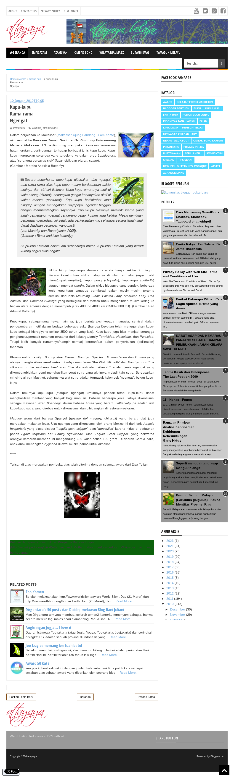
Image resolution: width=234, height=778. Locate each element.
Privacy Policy (50, 11)
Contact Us (29, 11)
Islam (203, 121)
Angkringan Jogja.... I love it (49, 627)
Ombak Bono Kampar (208, 140)
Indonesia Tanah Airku (179, 121)
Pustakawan (172, 153)
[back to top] (224, 770)
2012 (170, 593)
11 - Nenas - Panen (177, 399)
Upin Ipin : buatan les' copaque (185, 166)
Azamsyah (60, 52)
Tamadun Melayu (168, 52)
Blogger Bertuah (176, 108)
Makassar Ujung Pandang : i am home (86, 135)
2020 (170, 551)
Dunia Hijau (213, 108)
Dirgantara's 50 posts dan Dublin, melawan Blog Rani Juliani (75, 609)
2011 (170, 598)
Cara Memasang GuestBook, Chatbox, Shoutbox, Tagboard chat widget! (198, 216)
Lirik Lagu (170, 127)
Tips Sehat (185, 159)
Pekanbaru (171, 147)
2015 (170, 577)
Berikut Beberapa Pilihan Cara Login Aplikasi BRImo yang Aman (199, 303)
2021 (170, 546)
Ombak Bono (83, 52)
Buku (197, 108)
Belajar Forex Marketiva (195, 102)
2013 (170, 588)
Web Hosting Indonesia (26, 736)
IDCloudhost (55, 736)
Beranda (19, 52)
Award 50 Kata (38, 663)
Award (36, 128)
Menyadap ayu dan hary (180, 134)
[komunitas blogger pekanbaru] (184, 192)
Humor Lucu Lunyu (196, 114)
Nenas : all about (176, 140)
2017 (170, 567)
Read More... (124, 601)
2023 (170, 540)
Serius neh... (51, 128)
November (178, 614)
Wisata (215, 166)
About (12, 11)
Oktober (176, 620)
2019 (170, 556)
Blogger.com (217, 756)
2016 (170, 572)
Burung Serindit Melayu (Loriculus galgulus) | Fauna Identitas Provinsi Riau (198, 499)
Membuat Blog (192, 127)
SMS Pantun (214, 153)
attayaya (32, 756)
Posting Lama (146, 697)
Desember (178, 609)
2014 (170, 583)
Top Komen (35, 592)
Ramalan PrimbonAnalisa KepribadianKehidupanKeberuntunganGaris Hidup (178, 431)
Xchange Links (173, 172)
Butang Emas (140, 52)
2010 (170, 604)
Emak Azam (39, 52)
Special (168, 159)
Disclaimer (71, 11)
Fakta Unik (170, 114)
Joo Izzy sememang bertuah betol (54, 645)
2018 (170, 562)
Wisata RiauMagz (111, 52)
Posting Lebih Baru (21, 697)
